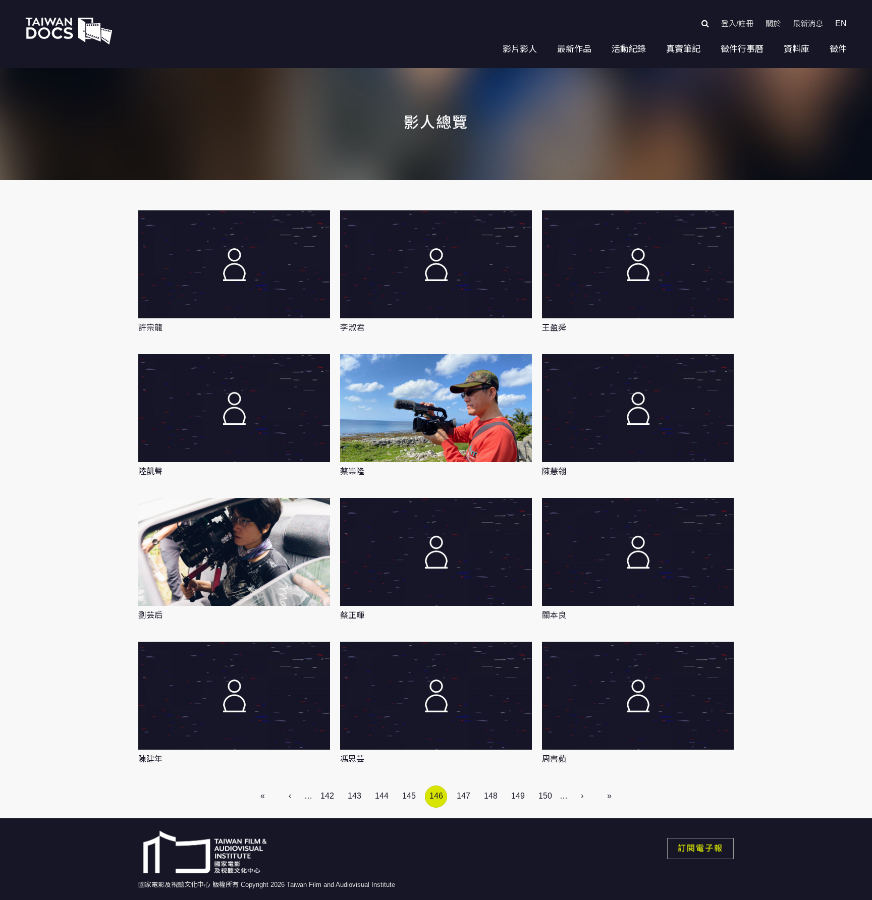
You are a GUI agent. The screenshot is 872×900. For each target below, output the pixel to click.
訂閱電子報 (700, 848)
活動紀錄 (629, 49)
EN (841, 23)
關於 (773, 23)
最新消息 (808, 23)
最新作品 (574, 49)
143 (354, 796)
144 (382, 796)
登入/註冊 (737, 23)
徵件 (838, 49)
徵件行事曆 (742, 49)
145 (409, 796)
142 (327, 796)
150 (545, 796)
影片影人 (520, 49)
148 (491, 796)
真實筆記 (683, 49)
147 (463, 796)
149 (518, 796)
